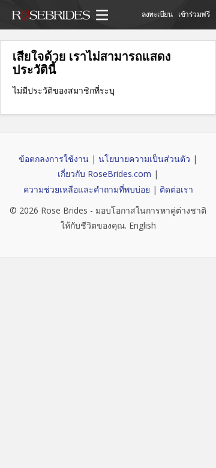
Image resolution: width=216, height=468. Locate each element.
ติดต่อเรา (176, 189)
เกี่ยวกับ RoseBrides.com (104, 173)
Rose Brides (51, 17)
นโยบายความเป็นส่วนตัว (144, 158)
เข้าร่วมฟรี (194, 14)
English (142, 225)
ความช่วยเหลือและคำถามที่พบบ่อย (86, 189)
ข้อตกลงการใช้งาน (54, 158)
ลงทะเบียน (157, 14)
